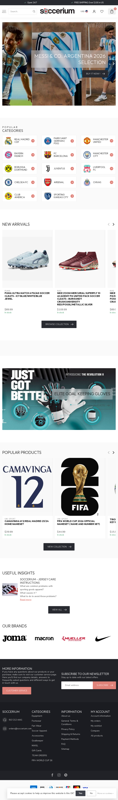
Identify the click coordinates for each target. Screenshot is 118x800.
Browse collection (57, 324)
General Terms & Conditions (69, 722)
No (91, 793)
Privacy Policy (68, 729)
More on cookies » (105, 793)
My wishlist (96, 725)
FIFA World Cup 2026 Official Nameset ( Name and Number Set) (78, 523)
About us (65, 715)
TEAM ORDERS (39, 755)
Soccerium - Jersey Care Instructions (38, 581)
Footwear (36, 720)
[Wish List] (101, 11)
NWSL (35, 745)
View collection (57, 546)
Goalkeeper (37, 740)
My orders (95, 720)
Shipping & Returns (70, 734)
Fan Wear (36, 725)
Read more (25, 599)
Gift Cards (37, 750)
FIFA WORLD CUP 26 (42, 760)
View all (57, 609)
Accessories (38, 735)
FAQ (63, 744)
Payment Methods (70, 739)
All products (97, 735)
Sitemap (65, 749)
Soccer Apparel (39, 730)
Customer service (16, 690)
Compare (95, 730)
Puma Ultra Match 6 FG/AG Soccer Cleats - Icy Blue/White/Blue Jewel (27, 296)
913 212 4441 (15, 719)
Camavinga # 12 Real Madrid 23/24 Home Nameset (27, 523)
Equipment (37, 715)
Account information (101, 715)
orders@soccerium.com (20, 728)
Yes (80, 793)
